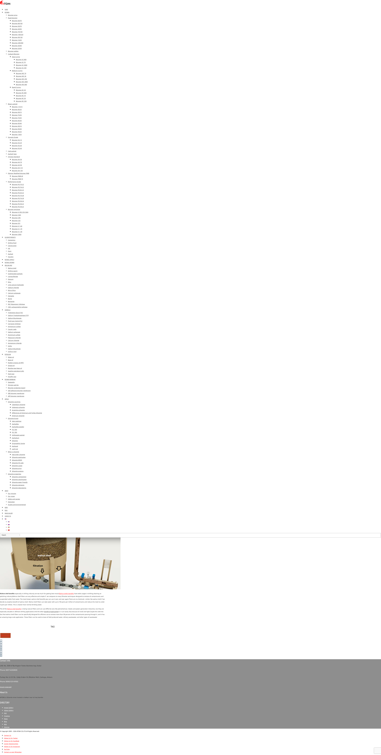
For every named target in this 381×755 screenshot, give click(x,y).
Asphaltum (15, 438)
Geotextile (11, 382)
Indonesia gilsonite (18, 407)
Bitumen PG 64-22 (18, 192)
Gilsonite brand (13, 418)
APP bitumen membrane (16, 396)
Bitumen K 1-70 (17, 229)
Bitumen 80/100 (17, 23)
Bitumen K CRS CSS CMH (20, 212)
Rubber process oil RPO (16, 362)
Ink (9, 248)
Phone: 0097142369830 (8, 670)
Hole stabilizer (16, 421)
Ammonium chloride (15, 343)
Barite (10, 298)
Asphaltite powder (18, 426)
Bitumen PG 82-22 (18, 190)
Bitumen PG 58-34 (18, 201)
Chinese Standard (14, 156)
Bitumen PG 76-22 (18, 187)
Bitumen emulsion (14, 209)
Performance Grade (14, 181)
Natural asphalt (9, 260)
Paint (9, 251)
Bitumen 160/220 (17, 34)
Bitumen (7, 12)
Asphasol (15, 446)
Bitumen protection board (16, 387)
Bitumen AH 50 (17, 159)
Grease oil (11, 365)
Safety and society (14, 499)
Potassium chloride (14, 337)
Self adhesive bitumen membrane (19, 390)
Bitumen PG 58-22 (18, 204)
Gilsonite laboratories (19, 488)
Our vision (11, 496)
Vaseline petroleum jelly (16, 371)
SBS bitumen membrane (16, 393)
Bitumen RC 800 (21, 93)
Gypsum (10, 279)
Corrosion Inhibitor (14, 323)
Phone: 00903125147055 (9, 681)
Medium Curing (17, 70)
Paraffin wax (12, 376)
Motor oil (11, 357)
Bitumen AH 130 (17, 170)
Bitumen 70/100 (17, 31)
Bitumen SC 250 (21, 68)
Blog (6, 510)
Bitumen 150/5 (17, 134)
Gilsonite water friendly (19, 482)
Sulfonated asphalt (18, 435)
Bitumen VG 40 (17, 148)
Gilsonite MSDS (17, 460)
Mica (9, 282)
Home (6, 9)
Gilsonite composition (19, 476)
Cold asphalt (12, 151)
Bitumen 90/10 (17, 126)
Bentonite (11, 301)
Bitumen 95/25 (17, 131)
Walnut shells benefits (66, 593)
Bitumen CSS (16, 220)
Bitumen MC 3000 (22, 81)
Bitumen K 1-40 (17, 231)
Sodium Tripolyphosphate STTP (18, 315)
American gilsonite (18, 415)
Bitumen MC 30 (21, 76)
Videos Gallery (8, 710)
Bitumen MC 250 (21, 79)
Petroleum (8, 354)
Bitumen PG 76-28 (18, 198)
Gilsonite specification (19, 479)
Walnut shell (12, 268)
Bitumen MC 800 (21, 84)
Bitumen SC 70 (21, 62)
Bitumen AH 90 (17, 165)
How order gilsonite (18, 454)
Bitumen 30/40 (17, 45)
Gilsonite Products (10, 237)
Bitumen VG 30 (17, 145)
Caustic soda (12, 329)
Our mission (12, 493)
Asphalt (10, 254)
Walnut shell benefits (14, 608)
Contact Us (8, 516)
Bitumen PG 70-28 (18, 195)
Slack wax (11, 373)
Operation (11, 501)
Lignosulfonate (13, 276)
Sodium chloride (13, 287)
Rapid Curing (16, 87)
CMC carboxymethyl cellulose (17, 307)
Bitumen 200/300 (17, 43)
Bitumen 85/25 (17, 109)
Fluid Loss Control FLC (15, 321)
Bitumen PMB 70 (17, 179)
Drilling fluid (12, 243)
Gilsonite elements (18, 485)
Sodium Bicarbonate (14, 318)
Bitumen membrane (10, 379)
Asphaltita (15, 424)
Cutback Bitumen (13, 54)
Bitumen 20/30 (17, 48)
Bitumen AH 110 (17, 167)
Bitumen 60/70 (17, 20)
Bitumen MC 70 (21, 73)
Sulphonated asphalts (15, 273)
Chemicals (7, 310)
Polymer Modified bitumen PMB (18, 173)
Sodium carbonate (14, 332)
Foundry (10, 256)
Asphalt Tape (12, 154)
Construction (12, 245)
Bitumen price (12, 15)
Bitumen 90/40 (17, 129)
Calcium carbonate (14, 293)
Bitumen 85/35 (17, 120)
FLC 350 (14, 432)
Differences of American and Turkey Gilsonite (27, 413)
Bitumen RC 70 (21, 95)
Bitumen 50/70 (17, 26)
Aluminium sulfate (14, 335)
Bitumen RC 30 (21, 90)
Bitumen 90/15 (17, 112)
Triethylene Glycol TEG (15, 312)
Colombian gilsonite (18, 404)
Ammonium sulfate (14, 326)
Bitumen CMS (16, 215)
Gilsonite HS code (18, 463)
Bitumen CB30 (16, 234)
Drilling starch (12, 271)
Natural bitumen (9, 262)
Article (7, 399)
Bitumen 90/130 (17, 37)
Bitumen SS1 (16, 223)
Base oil (10, 360)
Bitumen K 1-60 (17, 226)
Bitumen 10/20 (17, 40)
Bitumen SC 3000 (21, 65)
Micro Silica (12, 290)
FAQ (5, 713)
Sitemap (6, 727)
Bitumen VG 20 (17, 142)
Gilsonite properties (14, 474)
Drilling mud (8, 265)
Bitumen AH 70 (17, 162)
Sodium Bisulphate (14, 348)
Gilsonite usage (17, 465)
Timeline (7, 716)
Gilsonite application (19, 457)
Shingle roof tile (13, 385)
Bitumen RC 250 (21, 101)
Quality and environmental (17, 504)
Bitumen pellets (13, 51)
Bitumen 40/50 (17, 29)
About (6, 491)
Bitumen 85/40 (17, 123)
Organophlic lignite (18, 443)
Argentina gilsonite (18, 410)
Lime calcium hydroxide (16, 284)
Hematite (11, 296)
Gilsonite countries (14, 401)
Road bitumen (12, 18)
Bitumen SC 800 (21, 59)
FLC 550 (14, 429)
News (6, 507)
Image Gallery (9, 513)
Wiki (5, 724)
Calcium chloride (13, 340)
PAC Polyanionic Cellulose (16, 304)
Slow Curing (16, 56)
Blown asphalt (12, 104)
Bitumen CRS (16, 217)
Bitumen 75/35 (17, 115)
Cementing (11, 240)
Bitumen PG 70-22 (18, 184)
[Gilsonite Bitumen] (5, 5)
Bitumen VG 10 (17, 140)
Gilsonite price (17, 468)
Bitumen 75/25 (17, 117)
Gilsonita (15, 440)
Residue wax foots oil (15, 368)
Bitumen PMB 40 (17, 176)
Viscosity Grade (13, 137)
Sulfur (10, 346)
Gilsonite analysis (18, 471)
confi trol (15, 449)
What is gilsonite (13, 451)
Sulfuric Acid (12, 351)
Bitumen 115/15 (17, 106)
